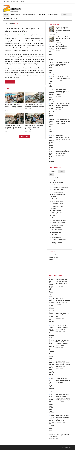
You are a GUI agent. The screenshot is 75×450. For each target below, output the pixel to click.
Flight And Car (56, 185)
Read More (9, 82)
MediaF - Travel (68, 447)
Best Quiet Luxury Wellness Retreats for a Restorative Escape (62, 151)
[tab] (53, 171)
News (53, 215)
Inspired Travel (56, 210)
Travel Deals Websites (58, 230)
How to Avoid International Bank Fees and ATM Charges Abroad (63, 137)
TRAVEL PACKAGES (53, 14)
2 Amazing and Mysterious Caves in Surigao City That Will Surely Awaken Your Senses (62, 281)
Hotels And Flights (57, 204)
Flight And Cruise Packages (60, 187)
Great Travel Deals (57, 201)
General (54, 199)
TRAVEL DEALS (41, 14)
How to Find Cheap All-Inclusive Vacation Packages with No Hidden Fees (13, 106)
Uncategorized (56, 237)
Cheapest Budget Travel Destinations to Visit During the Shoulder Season (13, 127)
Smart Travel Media (57, 225)
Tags (51, 174)
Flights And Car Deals (58, 189)
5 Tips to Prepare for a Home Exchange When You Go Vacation (63, 380)
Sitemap (22, 1)
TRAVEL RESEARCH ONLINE (10, 18)
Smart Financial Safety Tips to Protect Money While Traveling (34, 127)
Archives (61, 171)
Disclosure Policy (14, 1)
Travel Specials (56, 232)
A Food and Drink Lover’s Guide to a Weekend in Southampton (63, 105)
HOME (6, 14)
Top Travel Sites (56, 227)
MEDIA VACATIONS (14, 14)
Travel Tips (55, 235)
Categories (53, 171)
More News (24, 136)
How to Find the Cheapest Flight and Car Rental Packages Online (63, 327)
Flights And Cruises (57, 192)
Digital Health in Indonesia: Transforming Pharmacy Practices (63, 300)
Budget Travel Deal (57, 182)
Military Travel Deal (22, 35)
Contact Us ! (6, 1)
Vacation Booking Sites (59, 239)
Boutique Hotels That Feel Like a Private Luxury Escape (63, 38)
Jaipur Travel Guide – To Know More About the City (62, 314)
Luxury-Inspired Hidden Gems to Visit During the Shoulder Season (63, 121)
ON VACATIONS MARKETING (28, 14)
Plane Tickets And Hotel (59, 220)
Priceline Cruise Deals (58, 222)
